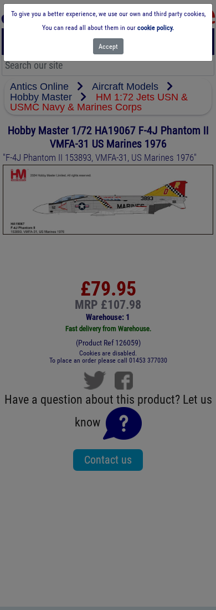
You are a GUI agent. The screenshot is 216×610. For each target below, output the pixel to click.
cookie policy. (155, 28)
